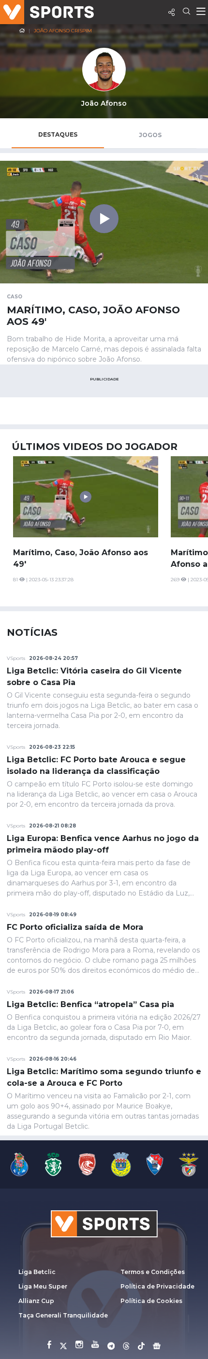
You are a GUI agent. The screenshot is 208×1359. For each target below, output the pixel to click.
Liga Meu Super (42, 1286)
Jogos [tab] (150, 135)
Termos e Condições (152, 1271)
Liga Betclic (37, 1271)
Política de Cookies (151, 1300)
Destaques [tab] (57, 134)
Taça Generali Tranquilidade (63, 1315)
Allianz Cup (36, 1300)
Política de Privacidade (157, 1286)
